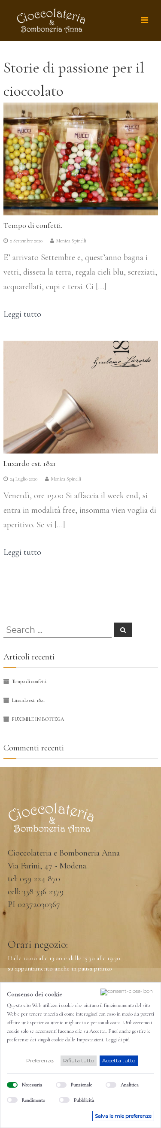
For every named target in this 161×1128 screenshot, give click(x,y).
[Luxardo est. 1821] (80, 396)
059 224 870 (40, 879)
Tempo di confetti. (32, 225)
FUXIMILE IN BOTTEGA (38, 719)
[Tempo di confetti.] (80, 158)
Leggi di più (118, 1039)
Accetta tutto (118, 1060)
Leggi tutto (22, 314)
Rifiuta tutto (78, 1060)
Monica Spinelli (71, 241)
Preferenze (39, 1060)
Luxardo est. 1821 (29, 463)
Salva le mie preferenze (123, 1116)
